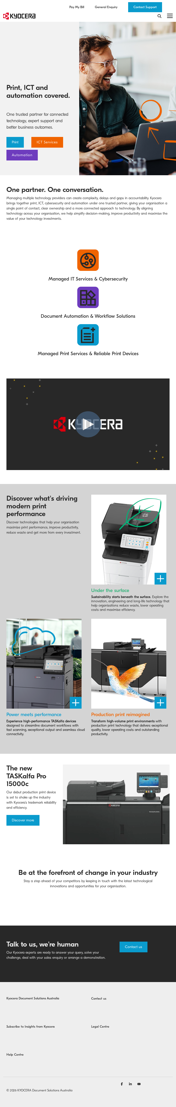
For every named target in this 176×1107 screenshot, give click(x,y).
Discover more (23, 820)
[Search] (159, 16)
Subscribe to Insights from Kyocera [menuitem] (30, 1026)
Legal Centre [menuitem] (100, 1026)
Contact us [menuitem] (98, 998)
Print (15, 142)
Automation (22, 155)
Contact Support (145, 7)
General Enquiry (106, 7)
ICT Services (47, 142)
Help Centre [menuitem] (15, 1055)
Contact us (133, 947)
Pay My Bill (76, 7)
